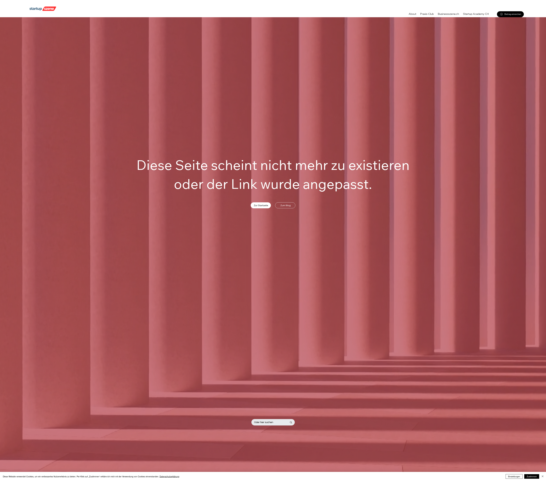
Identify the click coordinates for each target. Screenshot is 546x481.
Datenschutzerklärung (169, 476)
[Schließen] (542, 476)
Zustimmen (532, 476)
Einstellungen (514, 476)
